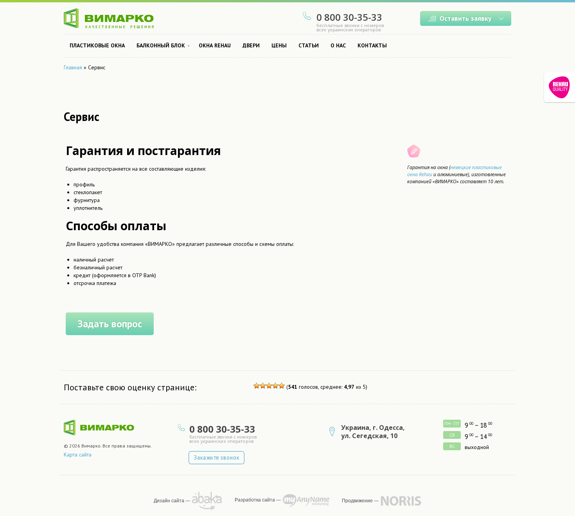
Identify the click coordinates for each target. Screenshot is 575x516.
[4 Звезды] (275, 385)
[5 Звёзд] (282, 385)
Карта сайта (78, 454)
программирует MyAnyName (306, 500)
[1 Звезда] (256, 385)
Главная (73, 67)
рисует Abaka (207, 501)
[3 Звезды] (269, 385)
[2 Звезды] (263, 385)
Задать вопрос (109, 323)
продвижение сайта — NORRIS (401, 501)
